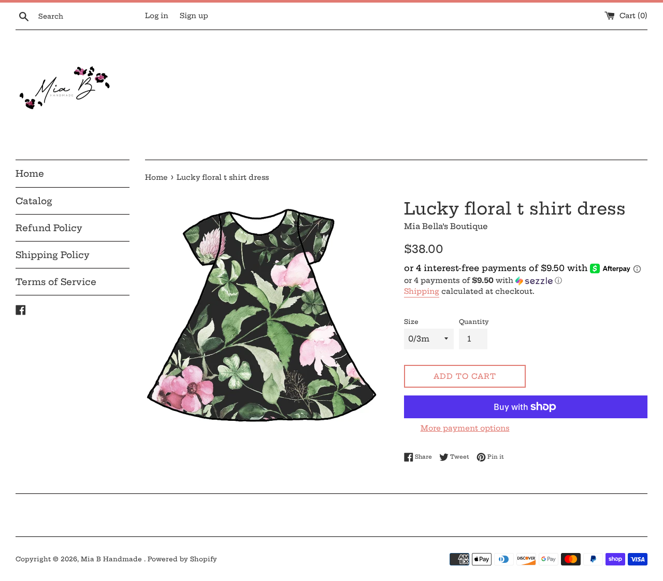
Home (30, 173)
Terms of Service (56, 281)
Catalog (34, 200)
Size (411, 321)
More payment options (465, 428)
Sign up (194, 15)
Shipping (421, 291)
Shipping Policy (53, 254)
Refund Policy (49, 227)
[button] (525, 281)
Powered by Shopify (182, 559)
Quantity (474, 321)
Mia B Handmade (112, 559)
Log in (156, 15)
